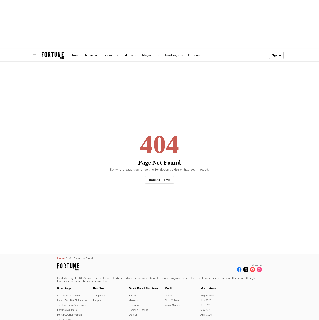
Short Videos (172, 300)
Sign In (276, 55)
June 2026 (206, 305)
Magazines (208, 288)
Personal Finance (138, 310)
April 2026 (206, 315)
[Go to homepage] (53, 55)
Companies (99, 295)
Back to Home (159, 179)
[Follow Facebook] (239, 271)
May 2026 (205, 310)
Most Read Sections (144, 288)
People (97, 300)
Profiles (99, 288)
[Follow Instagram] (259, 271)
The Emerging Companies (71, 305)
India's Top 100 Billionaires (72, 300)
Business (134, 295)
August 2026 (207, 295)
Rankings (172, 55)
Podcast (194, 55)
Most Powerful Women (69, 315)
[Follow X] (245, 271)
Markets (133, 300)
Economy (134, 305)
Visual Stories (172, 305)
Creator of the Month (68, 295)
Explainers (110, 55)
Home (75, 55)
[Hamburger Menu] (34, 55)
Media (169, 288)
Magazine (149, 55)
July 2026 (205, 300)
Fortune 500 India (67, 310)
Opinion (133, 315)
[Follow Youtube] (252, 271)
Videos (168, 295)
